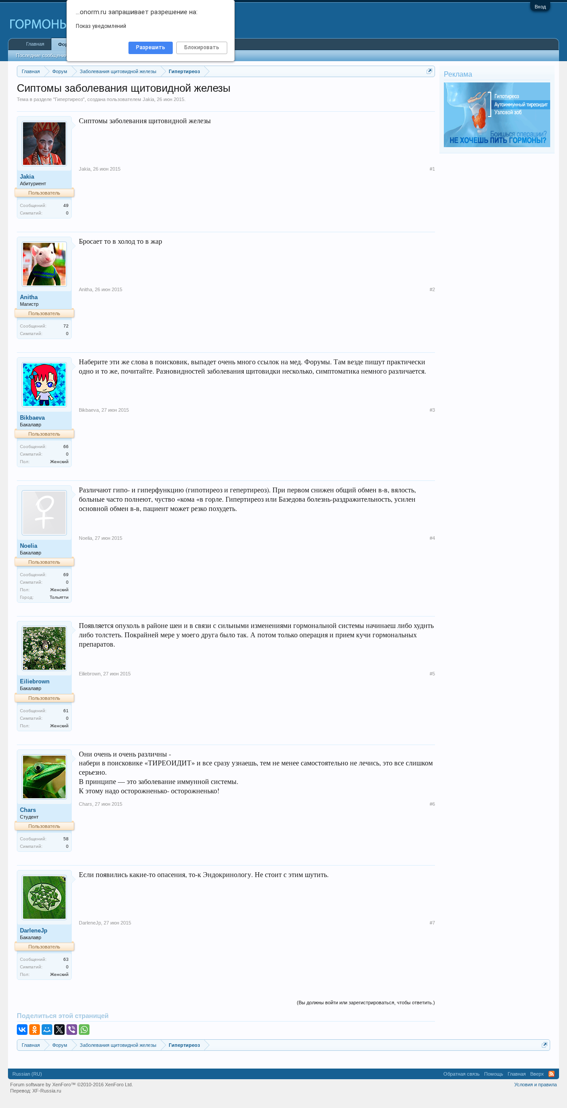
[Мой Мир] (47, 1029)
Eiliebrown (35, 681)
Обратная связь (461, 1074)
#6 (432, 804)
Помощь (493, 1074)
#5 (432, 673)
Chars (28, 810)
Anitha (29, 297)
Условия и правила (535, 1084)
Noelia (28, 545)
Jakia (148, 99)
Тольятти (59, 597)
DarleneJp (33, 930)
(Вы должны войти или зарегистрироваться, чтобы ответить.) (366, 1002)
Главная (35, 44)
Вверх (537, 1074)
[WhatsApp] (84, 1029)
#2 (432, 289)
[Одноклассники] (34, 1029)
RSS (551, 1074)
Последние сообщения (41, 55)
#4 (432, 538)
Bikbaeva (32, 417)
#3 (432, 410)
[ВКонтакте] (22, 1029)
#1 (432, 169)
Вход (540, 6)
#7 (432, 922)
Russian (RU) (27, 1074)
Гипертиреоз (69, 99)
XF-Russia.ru (46, 1090)
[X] (59, 1029)
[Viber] (71, 1029)
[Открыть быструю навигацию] (429, 71)
